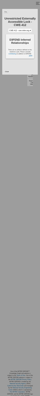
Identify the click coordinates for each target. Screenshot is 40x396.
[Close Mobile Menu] (38, 3)
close (7, 72)
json (30, 56)
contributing (12, 54)
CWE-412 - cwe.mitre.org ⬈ (20, 30)
